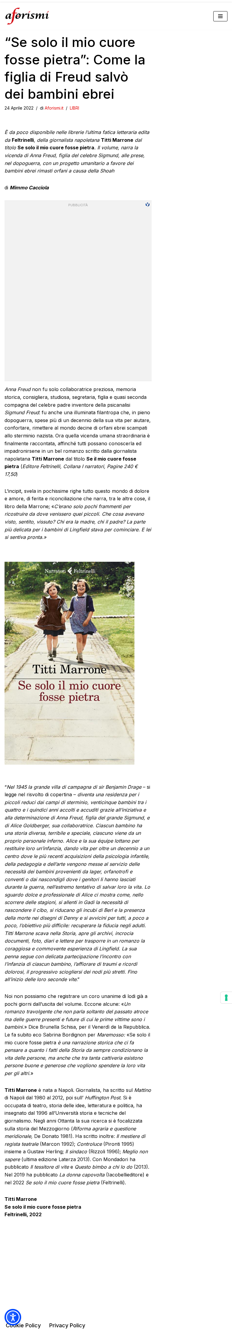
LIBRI (74, 107)
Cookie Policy (23, 1325)
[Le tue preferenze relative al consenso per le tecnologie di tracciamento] (226, 997)
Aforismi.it (54, 107)
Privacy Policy (67, 1325)
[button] (13, 1317)
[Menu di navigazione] (220, 16)
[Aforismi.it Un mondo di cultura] (27, 16)
